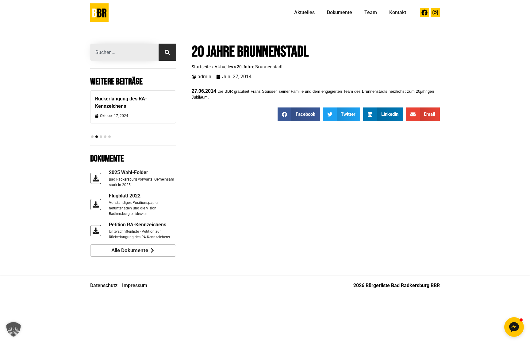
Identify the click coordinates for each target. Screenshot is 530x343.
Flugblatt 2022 (124, 196)
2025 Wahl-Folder (128, 172)
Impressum (134, 285)
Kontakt (397, 12)
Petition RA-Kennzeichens (137, 225)
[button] (92, 136)
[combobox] (124, 52)
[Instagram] (435, 12)
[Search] (167, 52)
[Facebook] (424, 12)
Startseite (201, 66)
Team (370, 12)
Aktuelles (304, 12)
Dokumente (339, 12)
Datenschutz (103, 285)
